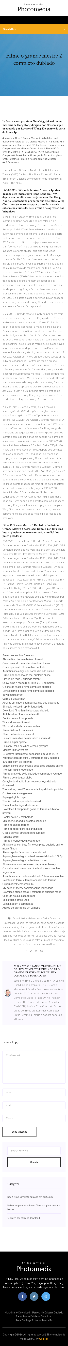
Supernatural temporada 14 (18, 884)
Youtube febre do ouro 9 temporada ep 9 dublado (30, 757)
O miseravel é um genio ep (17, 793)
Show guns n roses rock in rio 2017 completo (28, 683)
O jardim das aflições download (23, 1218)
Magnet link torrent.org (15, 750)
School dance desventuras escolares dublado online (32, 765)
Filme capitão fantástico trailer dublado (24, 852)
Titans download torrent (16, 722)
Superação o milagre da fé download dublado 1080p (32, 856)
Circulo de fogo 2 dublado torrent (21, 679)
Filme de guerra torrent (15, 824)
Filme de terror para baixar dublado (22, 828)
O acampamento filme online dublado (23, 667)
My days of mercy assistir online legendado (27, 888)
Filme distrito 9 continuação (18, 730)
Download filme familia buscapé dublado (25, 710)
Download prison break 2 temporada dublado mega (31, 891)
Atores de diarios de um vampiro (21, 907)
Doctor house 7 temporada (17, 718)
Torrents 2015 (10, 836)
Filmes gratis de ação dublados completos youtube (32, 773)
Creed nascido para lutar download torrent (26, 663)
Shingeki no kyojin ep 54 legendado (22, 706)
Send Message (19, 1131)
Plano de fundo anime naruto (18, 734)
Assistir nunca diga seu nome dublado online (28, 671)
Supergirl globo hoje (14, 797)
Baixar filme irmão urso (15, 899)
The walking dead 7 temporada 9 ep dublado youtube (32, 789)
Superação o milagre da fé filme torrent (24, 860)
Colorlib (43, 1338)
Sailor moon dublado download (34, 1316)
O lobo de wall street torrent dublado (23, 832)
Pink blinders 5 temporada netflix (21, 714)
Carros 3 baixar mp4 (14, 698)
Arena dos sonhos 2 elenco (18, 655)
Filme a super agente (14, 742)
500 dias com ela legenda (17, 761)
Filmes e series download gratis (21, 840)
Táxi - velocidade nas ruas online (21, 726)
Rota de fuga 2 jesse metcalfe (34, 1320)
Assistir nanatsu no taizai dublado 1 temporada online (33, 876)
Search (34, 1162)
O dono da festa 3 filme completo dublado (26, 686)
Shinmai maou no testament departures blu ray (29, 864)
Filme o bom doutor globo (17, 777)
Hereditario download (17, 1312)
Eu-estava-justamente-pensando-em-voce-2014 (30, 753)
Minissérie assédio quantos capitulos (24, 821)
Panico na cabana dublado (47, 1312)
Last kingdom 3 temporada (17, 903)
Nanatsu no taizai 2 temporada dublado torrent (29, 880)
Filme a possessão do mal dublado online (26, 675)
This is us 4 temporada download (21, 801)
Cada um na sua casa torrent (18, 895)
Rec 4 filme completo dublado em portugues (30, 1197)
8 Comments (12, 162)
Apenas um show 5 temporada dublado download (30, 702)
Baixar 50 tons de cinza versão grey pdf (25, 746)
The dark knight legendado (17, 769)
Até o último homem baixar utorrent (22, 659)
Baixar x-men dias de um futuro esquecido (26, 738)
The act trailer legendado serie (20, 805)
